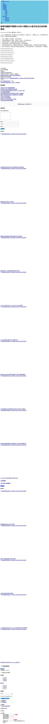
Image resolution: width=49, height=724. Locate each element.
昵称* (1, 121)
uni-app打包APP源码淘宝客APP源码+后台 (9, 478)
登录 (17, 74)
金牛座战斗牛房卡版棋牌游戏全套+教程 (8, 89)
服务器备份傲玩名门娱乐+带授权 (7, 524)
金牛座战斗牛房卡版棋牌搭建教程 (7, 87)
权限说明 (5, 687)
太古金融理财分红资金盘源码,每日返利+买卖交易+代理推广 (13, 409)
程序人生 (7, 19)
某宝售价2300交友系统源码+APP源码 (8, 99)
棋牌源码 (2, 75)
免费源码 (5, 7)
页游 (6, 13)
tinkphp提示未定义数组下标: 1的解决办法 (9, 339)
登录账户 (22, 104)
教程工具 (7, 17)
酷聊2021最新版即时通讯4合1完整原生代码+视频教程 (11, 94)
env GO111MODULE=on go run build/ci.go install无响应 (11, 305)
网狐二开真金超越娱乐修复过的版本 (8, 558)
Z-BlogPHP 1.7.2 (8, 696)
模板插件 (5, 6)
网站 (1, 126)
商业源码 (6, 75)
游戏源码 (5, 9)
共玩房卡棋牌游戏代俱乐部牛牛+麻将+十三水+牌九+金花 (12, 90)
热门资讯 (7, 20)
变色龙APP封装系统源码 (5, 97)
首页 (4, 3)
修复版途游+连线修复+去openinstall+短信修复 (10, 662)
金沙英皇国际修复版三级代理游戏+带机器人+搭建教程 (12, 93)
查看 (1, 668)
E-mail (1, 123)
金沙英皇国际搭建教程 (5, 92)
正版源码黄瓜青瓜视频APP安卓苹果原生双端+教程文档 (12, 167)
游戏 (14, 75)
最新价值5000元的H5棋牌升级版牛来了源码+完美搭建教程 (12, 374)
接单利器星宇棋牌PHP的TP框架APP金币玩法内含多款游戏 (21, 78)
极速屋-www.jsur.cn (4, 78)
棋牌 (6, 12)
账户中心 (5, 688)
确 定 (4, 722)
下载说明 (5, 680)
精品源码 (5, 5)
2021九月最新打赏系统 (5, 81)
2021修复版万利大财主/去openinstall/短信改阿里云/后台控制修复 (13, 627)
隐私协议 (5, 685)
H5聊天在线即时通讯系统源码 (6, 100)
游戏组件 (10, 75)
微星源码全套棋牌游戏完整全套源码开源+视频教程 (11, 236)
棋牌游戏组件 (18, 75)
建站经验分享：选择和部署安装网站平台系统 (10, 270)
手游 (6, 14)
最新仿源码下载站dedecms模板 (6, 201)
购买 (4, 668)
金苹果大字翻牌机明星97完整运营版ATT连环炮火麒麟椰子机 (13, 443)
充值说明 (5, 679)
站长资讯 (5, 16)
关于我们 (5, 677)
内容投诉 (9, 76)
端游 (6, 10)
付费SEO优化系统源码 (5, 96)
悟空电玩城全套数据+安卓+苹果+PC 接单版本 (10, 82)
